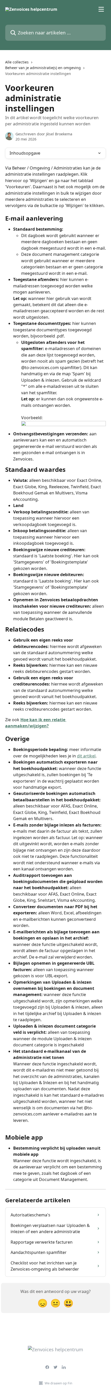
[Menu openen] (101, 9)
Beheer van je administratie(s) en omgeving (43, 67)
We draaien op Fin (58, 1383)
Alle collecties (17, 62)
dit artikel (86, 756)
